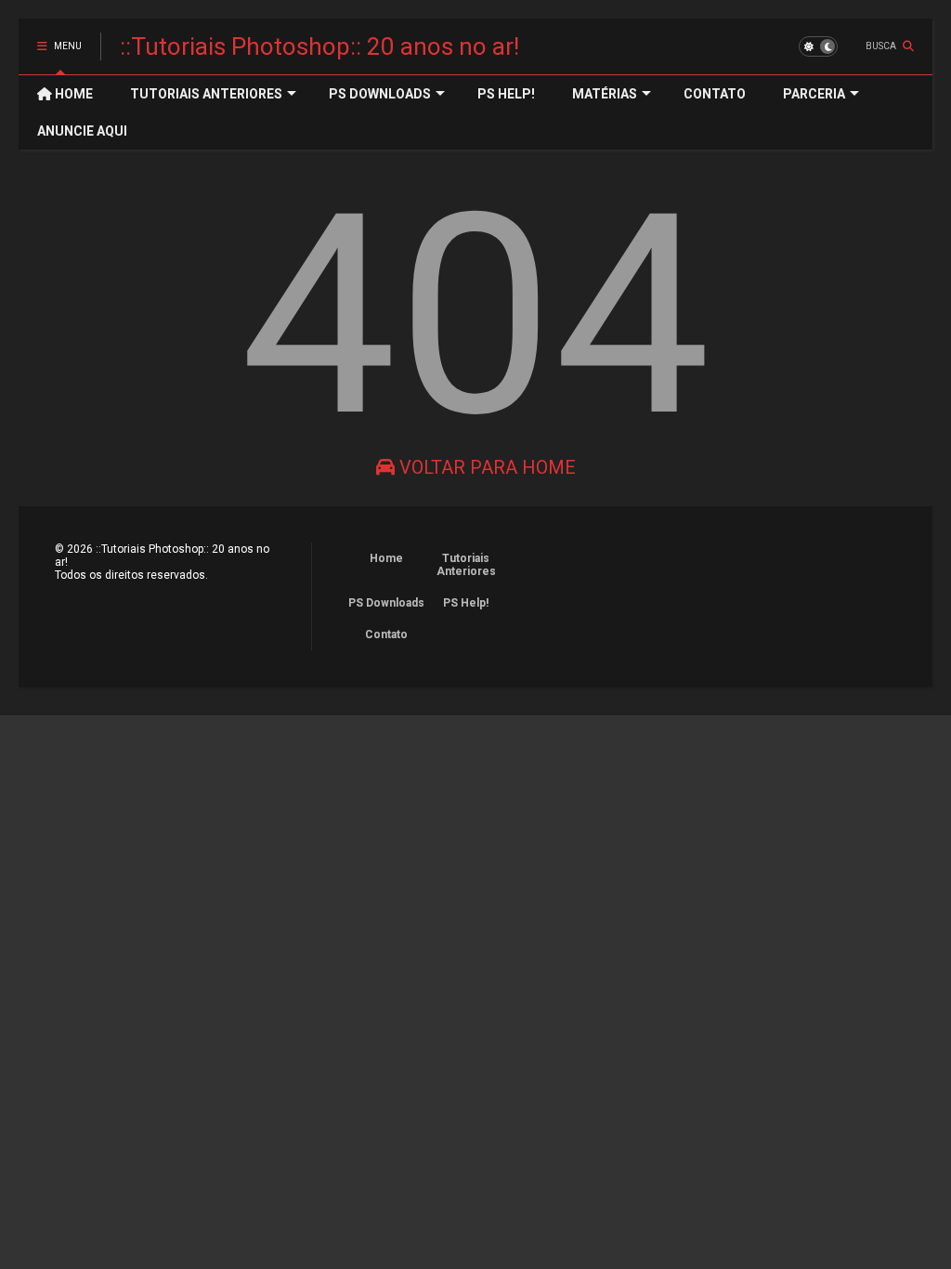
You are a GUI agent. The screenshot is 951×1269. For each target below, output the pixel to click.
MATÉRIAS (604, 93)
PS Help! (466, 602)
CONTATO (715, 93)
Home (386, 558)
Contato (386, 634)
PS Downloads (386, 602)
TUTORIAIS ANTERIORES (206, 93)
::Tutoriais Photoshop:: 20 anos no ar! (319, 46)
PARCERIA (814, 93)
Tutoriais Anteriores (466, 565)
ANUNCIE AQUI (82, 131)
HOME (72, 93)
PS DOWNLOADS (380, 93)
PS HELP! (506, 93)
